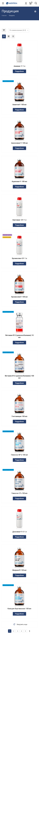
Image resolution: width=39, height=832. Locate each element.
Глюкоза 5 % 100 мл (19, 493)
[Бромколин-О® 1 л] (19, 246)
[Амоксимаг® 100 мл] (19, 131)
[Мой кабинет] (26, 3)
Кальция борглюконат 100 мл (19, 609)
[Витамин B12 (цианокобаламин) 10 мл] (19, 323)
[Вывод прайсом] (13, 36)
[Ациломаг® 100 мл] (19, 169)
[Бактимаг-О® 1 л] (19, 207)
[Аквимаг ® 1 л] (19, 54)
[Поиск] (36, 3)
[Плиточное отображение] (4, 36)
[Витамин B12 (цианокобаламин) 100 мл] (19, 363)
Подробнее (19, 71)
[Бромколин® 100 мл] (19, 284)
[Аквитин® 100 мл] (19, 92)
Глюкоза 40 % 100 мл (19, 455)
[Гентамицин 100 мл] (19, 404)
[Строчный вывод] (8, 36)
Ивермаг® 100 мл (19, 570)
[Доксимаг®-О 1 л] (19, 519)
